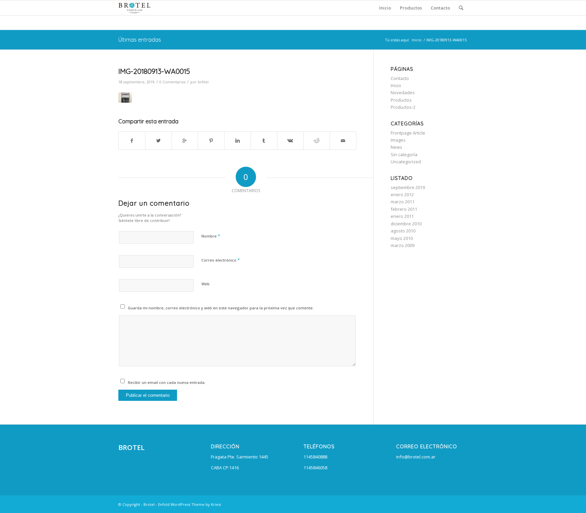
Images (398, 140)
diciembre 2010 (406, 224)
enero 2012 (402, 194)
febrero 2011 (404, 209)
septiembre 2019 (408, 187)
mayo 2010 (402, 238)
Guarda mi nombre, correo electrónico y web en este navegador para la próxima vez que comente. (221, 307)
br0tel (203, 82)
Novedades (403, 92)
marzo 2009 (402, 245)
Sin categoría (404, 154)
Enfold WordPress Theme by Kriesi (189, 504)
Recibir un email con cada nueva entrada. (167, 382)
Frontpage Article (408, 133)
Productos (401, 100)
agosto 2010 (403, 231)
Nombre (210, 236)
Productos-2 (403, 107)
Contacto (400, 78)
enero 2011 (402, 216)
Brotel (149, 504)
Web (205, 283)
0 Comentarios (172, 82)
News (396, 147)
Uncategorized (406, 162)
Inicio (417, 39)
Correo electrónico (220, 260)
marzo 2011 (402, 202)
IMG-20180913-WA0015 (154, 71)
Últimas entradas (139, 39)
